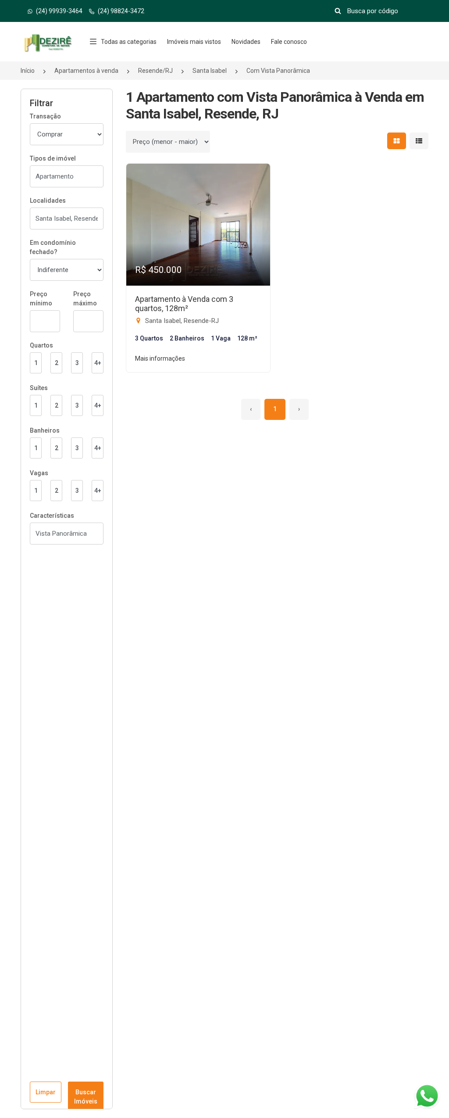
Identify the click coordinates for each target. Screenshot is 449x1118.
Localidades (48, 200)
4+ (97, 362)
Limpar (46, 1092)
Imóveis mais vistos (194, 41)
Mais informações (160, 358)
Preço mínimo (41, 298)
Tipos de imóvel (53, 158)
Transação (45, 116)
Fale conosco (289, 41)
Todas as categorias (129, 41)
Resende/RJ (155, 70)
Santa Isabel (209, 70)
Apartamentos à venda (86, 70)
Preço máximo (85, 298)
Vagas (39, 473)
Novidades (246, 41)
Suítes (39, 387)
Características (52, 515)
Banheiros (45, 430)
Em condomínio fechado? (53, 247)
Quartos (41, 345)
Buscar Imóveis (85, 1097)
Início (28, 70)
